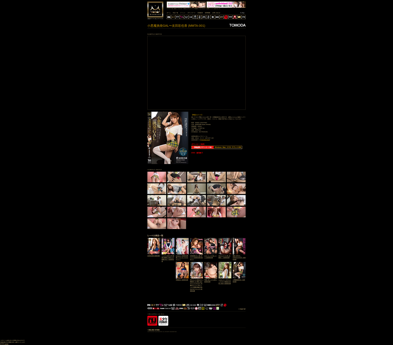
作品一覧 (175, 13)
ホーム (169, 13)
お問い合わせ (216, 13)
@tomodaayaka (204, 140)
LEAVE (6, 344)
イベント (182, 13)
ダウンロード (191, 13)
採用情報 (207, 13)
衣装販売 (200, 13)
